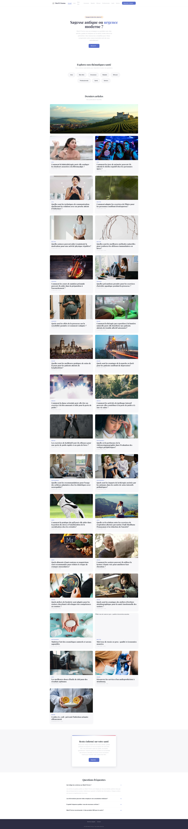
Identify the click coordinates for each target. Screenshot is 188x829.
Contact (99, 821)
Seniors (118, 3)
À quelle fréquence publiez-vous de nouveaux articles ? (82, 804)
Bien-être (78, 3)
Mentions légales (91, 821)
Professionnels (106, 3)
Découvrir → (94, 46)
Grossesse (86, 3)
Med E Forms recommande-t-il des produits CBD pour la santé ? (85, 810)
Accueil (70, 3)
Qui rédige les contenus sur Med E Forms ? (78, 785)
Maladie (93, 3)
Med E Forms (59, 3)
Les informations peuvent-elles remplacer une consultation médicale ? (87, 798)
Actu (74, 3)
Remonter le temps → (128, 3)
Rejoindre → (94, 760)
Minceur (98, 3)
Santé (112, 3)
